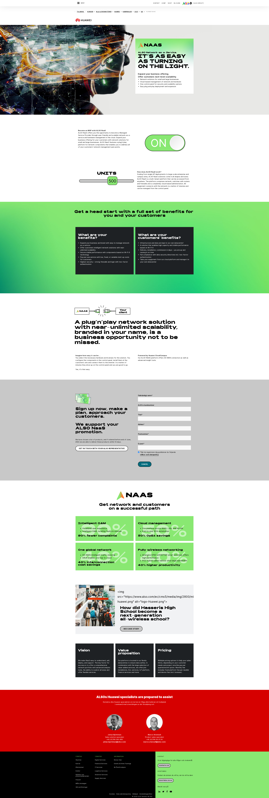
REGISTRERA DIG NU (165, 780)
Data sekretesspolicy (123, 794)
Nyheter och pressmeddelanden (82, 775)
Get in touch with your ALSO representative (102, 448)
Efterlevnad (80, 767)
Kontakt (156, 3)
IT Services (99, 767)
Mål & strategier (81, 783)
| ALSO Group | (198, 3)
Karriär (78, 763)
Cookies (112, 794)
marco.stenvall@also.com (154, 742)
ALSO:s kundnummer (146, 405)
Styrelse (78, 760)
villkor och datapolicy (149, 455)
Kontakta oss (164, 765)
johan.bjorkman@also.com (114, 742)
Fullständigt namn (145, 395)
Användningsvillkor (145, 794)
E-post (141, 444)
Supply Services (100, 778)
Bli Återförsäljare (120, 767)
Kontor (78, 771)
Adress (141, 424)
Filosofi (78, 780)
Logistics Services (101, 771)
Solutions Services (101, 774)
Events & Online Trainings (122, 763)
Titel (140, 415)
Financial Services (101, 763)
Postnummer (143, 434)
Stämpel (135, 794)
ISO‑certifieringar (82, 787)
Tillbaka (80, 11)
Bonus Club (118, 760)
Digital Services (100, 760)
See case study (131, 629)
